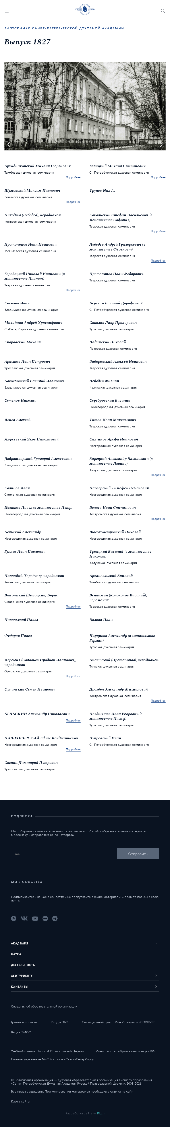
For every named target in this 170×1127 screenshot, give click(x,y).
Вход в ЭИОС (21, 1032)
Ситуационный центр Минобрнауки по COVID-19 (118, 1022)
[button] (9, 144)
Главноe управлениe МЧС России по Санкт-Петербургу (52, 1059)
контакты (19, 986)
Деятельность (23, 965)
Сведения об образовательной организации (44, 1006)
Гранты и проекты (24, 1022)
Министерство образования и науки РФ (125, 1051)
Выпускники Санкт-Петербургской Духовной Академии (64, 28)
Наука (16, 954)
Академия (19, 943)
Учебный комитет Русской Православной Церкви (47, 1051)
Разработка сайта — (85, 1113)
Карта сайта (20, 1101)
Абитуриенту (22, 975)
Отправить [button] (138, 853)
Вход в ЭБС (59, 1022)
